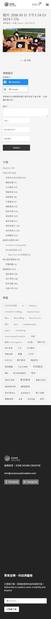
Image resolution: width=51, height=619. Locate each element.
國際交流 (41, 342)
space (7, 330)
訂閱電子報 (12, 609)
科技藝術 (38, 366)
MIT (7, 324)
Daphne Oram (33, 311)
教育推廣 (10, 283)
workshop (20, 330)
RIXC (15, 324)
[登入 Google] (5, 89)
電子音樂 (40, 392)
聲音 (33, 372)
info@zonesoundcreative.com (20, 473)
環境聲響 (9, 366)
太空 (20, 348)
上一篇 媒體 (25, 60)
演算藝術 (10, 196)
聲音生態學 (10, 379)
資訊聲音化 (25, 392)
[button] (47, 4)
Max (7, 318)
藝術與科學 (10, 386)
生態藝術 (10, 201)
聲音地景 (10, 211)
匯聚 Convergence (13, 342)
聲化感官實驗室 (10, 259)
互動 (33, 336)
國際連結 (10, 273)
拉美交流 (8, 360)
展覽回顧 (10, 264)
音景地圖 (31, 399)
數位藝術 (21, 360)
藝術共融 (10, 221)
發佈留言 (7, 23)
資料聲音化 (11, 230)
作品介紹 (7, 172)
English (6, 167)
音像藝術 (10, 235)
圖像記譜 (10, 182)
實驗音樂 (9, 354)
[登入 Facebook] (5, 82)
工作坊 (30, 353)
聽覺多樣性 (41, 379)
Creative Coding (14, 245)
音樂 (42, 398)
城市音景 (9, 348)
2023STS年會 (11, 305)
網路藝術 (10, 206)
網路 (6, 373)
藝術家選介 (11, 225)
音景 (20, 399)
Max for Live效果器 (17, 254)
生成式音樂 (23, 366)
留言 (5, 106)
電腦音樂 (9, 398)
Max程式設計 (12, 249)
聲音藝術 (10, 216)
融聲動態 (7, 269)
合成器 (30, 342)
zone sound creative (15, 336)
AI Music (32, 305)
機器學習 (10, 192)
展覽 (20, 353)
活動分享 (10, 288)
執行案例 (10, 278)
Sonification (29, 324)
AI (23, 305)
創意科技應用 (9, 240)
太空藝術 (10, 187)
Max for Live (35, 318)
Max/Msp (19, 317)
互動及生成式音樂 (14, 177)
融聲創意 (25, 386)
